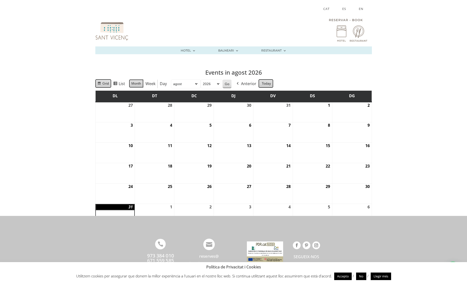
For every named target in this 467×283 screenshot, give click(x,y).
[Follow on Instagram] (316, 245)
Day (163, 83)
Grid (103, 84)
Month (136, 83)
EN (361, 9)
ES (344, 9)
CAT (326, 9)
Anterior (248, 83)
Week (150, 83)
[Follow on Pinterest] (306, 245)
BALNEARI (226, 50)
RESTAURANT (271, 50)
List (119, 84)
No (361, 276)
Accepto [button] (343, 276)
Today (266, 83)
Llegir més (381, 276)
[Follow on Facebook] (297, 245)
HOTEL (186, 50)
